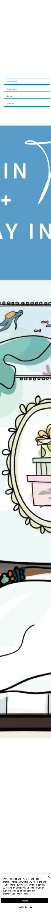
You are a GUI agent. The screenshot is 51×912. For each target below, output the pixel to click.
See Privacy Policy (20, 893)
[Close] (47, 878)
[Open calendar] (46, 104)
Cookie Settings (25, 906)
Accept (25, 900)
